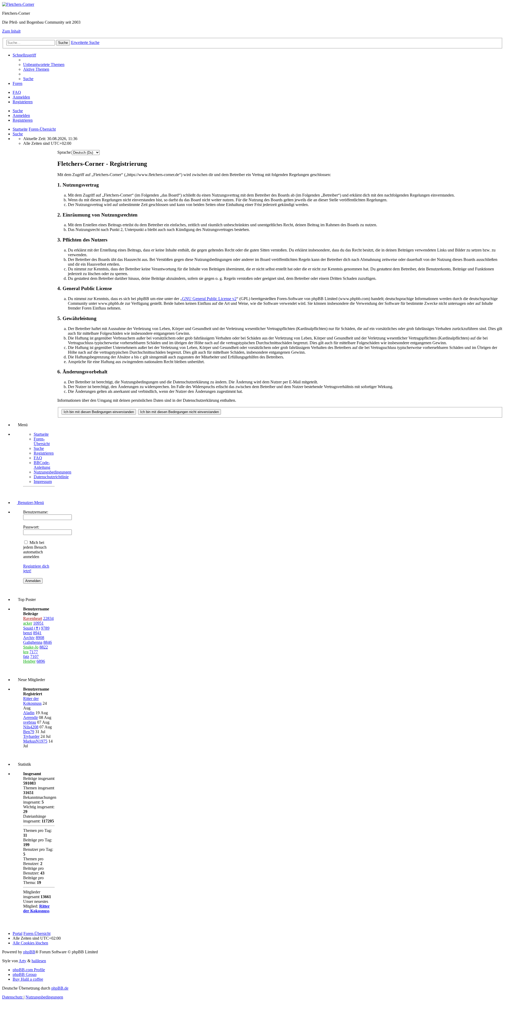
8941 (37, 633)
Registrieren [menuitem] (23, 102)
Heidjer (29, 661)
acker (27, 623)
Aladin (28, 713)
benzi (27, 633)
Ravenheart (32, 618)
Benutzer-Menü (30, 502)
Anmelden (21, 115)
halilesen (39, 961)
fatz (26, 656)
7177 (33, 652)
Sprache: (64, 152)
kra (25, 652)
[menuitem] (43, 64)
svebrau (29, 722)
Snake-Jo (30, 647)
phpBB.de (59, 988)
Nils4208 (30, 727)
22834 (48, 618)
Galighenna (32, 642)
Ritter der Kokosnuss (32, 701)
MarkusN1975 (35, 741)
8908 (40, 637)
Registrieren (23, 120)
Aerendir (30, 717)
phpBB (29, 952)
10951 (38, 623)
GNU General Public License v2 (209, 298)
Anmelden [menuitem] (21, 97)
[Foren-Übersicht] (18, 4)
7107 (34, 656)
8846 (47, 642)
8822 (43, 647)
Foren (17, 83)
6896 (41, 661)
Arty (22, 961)
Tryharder (31, 736)
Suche (18, 111)
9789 (45, 628)
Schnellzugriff (24, 55)
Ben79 (28, 731)
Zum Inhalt (11, 31)
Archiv (29, 637)
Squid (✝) (31, 628)
